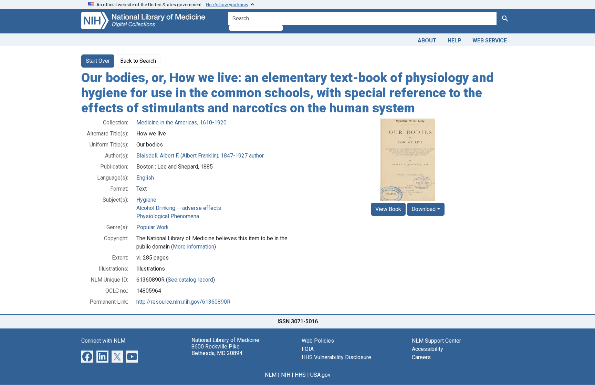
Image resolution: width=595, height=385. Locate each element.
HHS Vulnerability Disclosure (336, 357)
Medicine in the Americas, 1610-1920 (181, 122)
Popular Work (152, 227)
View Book (388, 209)
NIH (285, 375)
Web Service (489, 40)
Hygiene (146, 199)
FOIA (308, 349)
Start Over (98, 61)
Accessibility (427, 349)
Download (423, 209)
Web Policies (318, 340)
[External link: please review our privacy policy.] (87, 356)
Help (454, 40)
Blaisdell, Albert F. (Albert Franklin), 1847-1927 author (200, 155)
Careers (421, 357)
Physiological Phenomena (167, 216)
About (427, 40)
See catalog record (190, 279)
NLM (270, 375)
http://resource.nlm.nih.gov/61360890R (183, 301)
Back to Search (138, 61)
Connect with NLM (103, 340)
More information (193, 246)
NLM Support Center (436, 340)
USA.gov (320, 375)
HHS (300, 375)
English (145, 177)
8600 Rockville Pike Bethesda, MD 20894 (216, 349)
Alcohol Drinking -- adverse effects (178, 208)
